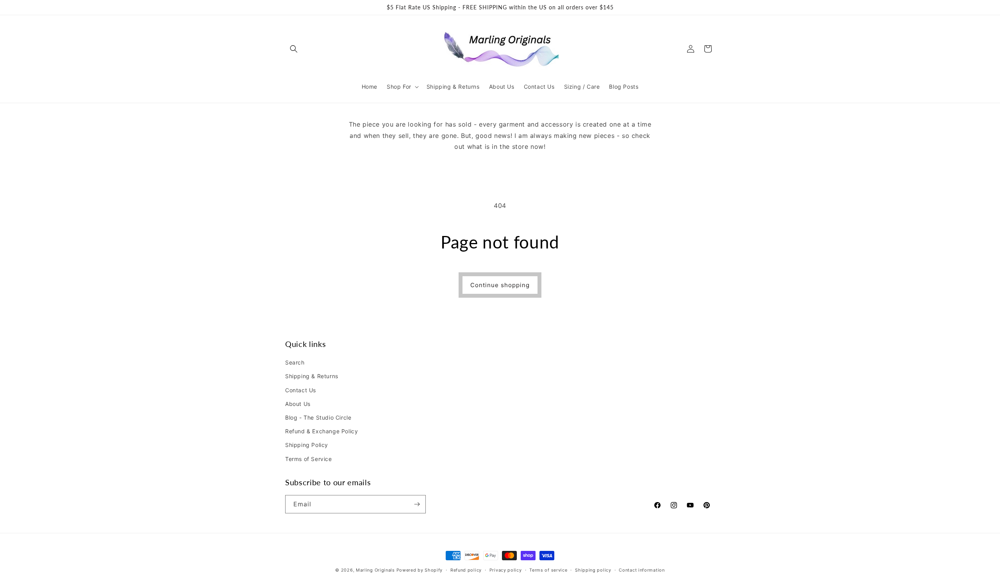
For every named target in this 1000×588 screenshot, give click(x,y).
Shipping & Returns (311, 376)
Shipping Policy (306, 444)
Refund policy (466, 570)
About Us (298, 403)
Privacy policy (505, 570)
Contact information (641, 570)
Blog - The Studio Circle (318, 417)
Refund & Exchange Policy (321, 431)
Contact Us (300, 390)
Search (295, 362)
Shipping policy (593, 570)
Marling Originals (375, 570)
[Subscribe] (416, 504)
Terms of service (548, 570)
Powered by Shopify (419, 570)
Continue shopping (500, 285)
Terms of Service (308, 459)
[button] (293, 48)
